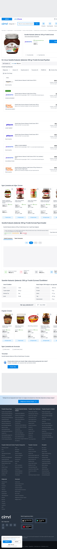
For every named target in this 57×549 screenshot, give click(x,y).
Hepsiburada (4, 481)
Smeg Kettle (17, 429)
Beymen (3, 499)
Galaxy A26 (31, 433)
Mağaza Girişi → (18, 499)
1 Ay (26, 242)
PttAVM (3, 483)
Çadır (16, 463)
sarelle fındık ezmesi (18, 349)
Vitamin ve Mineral (19, 455)
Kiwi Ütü (43, 439)
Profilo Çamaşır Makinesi (7, 439)
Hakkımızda (17, 481)
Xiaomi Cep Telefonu (33, 415)
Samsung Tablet (5, 447)
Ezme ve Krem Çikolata (27, 30)
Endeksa (26, 546)
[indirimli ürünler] (50, 23)
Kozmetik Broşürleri (46, 474)
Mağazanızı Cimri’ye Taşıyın (20, 497)
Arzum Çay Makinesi (19, 432)
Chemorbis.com (37, 546)
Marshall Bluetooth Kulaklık (7, 461)
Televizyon (17, 469)
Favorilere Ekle (30, 55)
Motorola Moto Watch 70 (34, 457)
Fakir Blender (17, 423)
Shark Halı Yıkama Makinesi (47, 437)
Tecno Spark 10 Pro (32, 419)
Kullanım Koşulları (18, 487)
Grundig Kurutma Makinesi (7, 431)
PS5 (29, 473)
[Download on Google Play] (41, 520)
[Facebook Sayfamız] (3, 525)
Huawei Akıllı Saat (5, 459)
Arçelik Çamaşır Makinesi (7, 411)
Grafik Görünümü (8, 238)
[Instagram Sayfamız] (14, 525)
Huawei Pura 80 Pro (32, 425)
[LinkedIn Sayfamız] (10, 525)
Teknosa (3, 489)
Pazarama (4, 485)
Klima (16, 447)
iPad (2, 449)
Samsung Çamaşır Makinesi (7, 417)
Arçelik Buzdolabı (5, 419)
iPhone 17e (31, 453)
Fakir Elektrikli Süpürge (46, 435)
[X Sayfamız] (7, 525)
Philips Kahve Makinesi (19, 419)
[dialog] (11, 542)
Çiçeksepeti (4, 493)
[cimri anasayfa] (7, 19)
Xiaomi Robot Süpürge (46, 427)
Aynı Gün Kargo (8, 73)
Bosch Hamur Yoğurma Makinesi (21, 438)
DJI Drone (4, 474)
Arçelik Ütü (44, 431)
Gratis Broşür (44, 467)
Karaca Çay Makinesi (19, 417)
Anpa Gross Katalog (46, 459)
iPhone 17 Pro (31, 449)
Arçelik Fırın (4, 433)
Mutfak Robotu (18, 457)
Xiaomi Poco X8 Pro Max (34, 469)
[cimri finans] (18, 19)
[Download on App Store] (27, 520)
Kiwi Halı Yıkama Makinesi (47, 425)
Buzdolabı (17, 449)
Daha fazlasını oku (12, 539)
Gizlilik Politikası (18, 485)
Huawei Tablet (5, 467)
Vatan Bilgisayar (5, 495)
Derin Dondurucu (18, 453)
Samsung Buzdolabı (6, 429)
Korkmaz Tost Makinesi (20, 415)
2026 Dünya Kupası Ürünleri (34, 474)
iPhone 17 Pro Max (32, 451)
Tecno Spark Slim (32, 439)
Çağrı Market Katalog (46, 463)
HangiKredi (31, 546)
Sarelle (26, 34)
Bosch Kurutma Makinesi (7, 415)
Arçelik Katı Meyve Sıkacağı (20, 427)
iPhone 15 (30, 427)
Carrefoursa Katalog (46, 461)
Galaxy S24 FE (31, 423)
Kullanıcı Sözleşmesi (19, 495)
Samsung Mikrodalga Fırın (7, 435)
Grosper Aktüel (45, 457)
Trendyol (3, 503)
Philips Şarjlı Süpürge (46, 411)
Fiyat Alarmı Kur (41, 55)
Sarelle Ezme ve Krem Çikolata (40, 30)
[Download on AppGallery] (27, 526)
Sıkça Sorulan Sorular (19, 483)
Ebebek (3, 497)
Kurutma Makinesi (18, 471)
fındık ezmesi (7, 349)
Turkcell (3, 501)
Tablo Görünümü (18, 238)
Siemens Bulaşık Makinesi (7, 413)
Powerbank (17, 474)
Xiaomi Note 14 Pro (32, 417)
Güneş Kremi (17, 459)
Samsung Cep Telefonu (33, 413)
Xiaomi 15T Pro (32, 431)
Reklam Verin (17, 491)
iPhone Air (31, 435)
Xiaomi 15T (31, 437)
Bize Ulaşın (17, 493)
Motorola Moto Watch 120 (34, 455)
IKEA (2, 507)
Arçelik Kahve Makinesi (20, 413)
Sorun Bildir (42, 304)
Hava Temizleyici (18, 465)
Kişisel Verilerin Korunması (20, 489)
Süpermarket (10, 30)
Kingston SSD (4, 473)
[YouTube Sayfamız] (3, 527)
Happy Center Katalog (46, 453)
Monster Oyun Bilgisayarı (7, 457)
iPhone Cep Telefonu (33, 411)
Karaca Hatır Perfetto (33, 463)
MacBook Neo (31, 461)
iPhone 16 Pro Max (32, 421)
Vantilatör (17, 451)
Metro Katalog (45, 465)
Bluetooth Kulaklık (18, 467)
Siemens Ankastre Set (6, 423)
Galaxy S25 (31, 429)
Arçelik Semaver (18, 430)
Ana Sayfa (4, 30)
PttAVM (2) (43, 70)
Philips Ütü (44, 417)
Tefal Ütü (44, 421)
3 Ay (31, 242)
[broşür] (43, 23)
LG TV (3, 451)
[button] (12, 544)
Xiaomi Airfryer (18, 421)
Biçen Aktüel (44, 451)
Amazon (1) (15, 70)
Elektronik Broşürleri (46, 473)
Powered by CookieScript (12, 546)
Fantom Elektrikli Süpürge (47, 413)
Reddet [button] (16, 541)
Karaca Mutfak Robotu (19, 436)
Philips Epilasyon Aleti (6, 463)
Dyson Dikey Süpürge (46, 423)
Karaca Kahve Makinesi (20, 434)
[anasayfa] (5, 24)
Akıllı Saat (17, 461)
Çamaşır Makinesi (18, 473)
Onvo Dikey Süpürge (46, 419)
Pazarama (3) (35, 70)
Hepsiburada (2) (25, 70)
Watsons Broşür (45, 469)
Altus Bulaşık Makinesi (6, 421)
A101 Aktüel (44, 449)
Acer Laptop (4, 469)
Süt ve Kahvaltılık (17, 30)
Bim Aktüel (44, 447)
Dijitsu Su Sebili (5, 427)
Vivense (3, 509)
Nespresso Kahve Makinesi (20, 425)
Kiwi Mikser (17, 440)
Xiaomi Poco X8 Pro (33, 471)
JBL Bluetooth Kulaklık (6, 453)
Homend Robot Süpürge (47, 433)
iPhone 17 (30, 447)
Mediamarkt (4, 491)
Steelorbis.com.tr (44, 546)
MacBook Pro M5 (32, 465)
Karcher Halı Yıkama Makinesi (48, 429)
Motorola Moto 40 (32, 459)
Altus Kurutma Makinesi (6, 437)
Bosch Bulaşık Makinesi (6, 425)
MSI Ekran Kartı (5, 471)
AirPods (3, 455)
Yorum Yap (13, 366)
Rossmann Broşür (45, 471)
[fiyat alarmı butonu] (12, 189)
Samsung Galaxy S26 (33, 467)
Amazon (3, 487)
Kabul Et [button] (7, 541)
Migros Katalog (45, 455)
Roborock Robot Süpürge (47, 415)
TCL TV (3, 465)
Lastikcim (4, 505)
